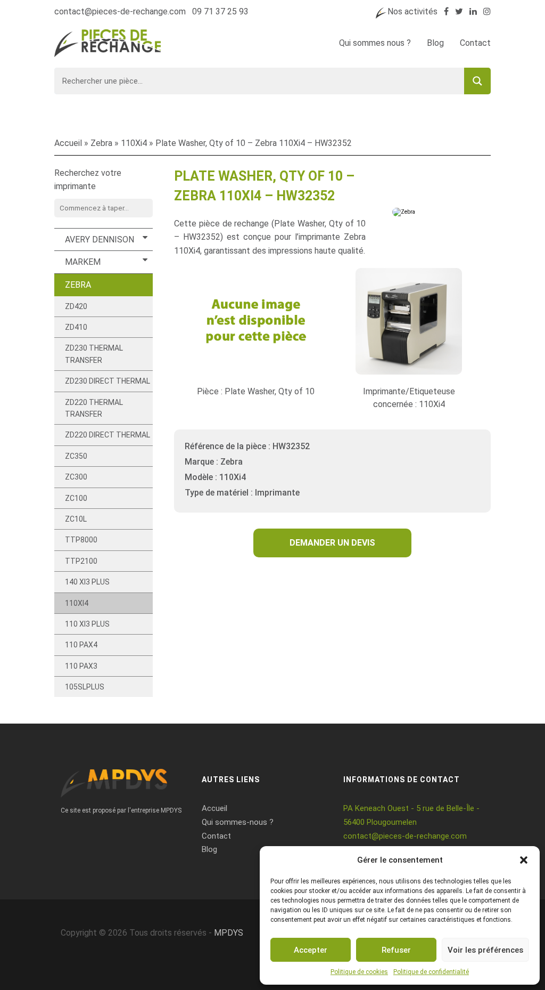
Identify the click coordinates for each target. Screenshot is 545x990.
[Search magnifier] (477, 81)
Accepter (310, 950)
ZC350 (76, 456)
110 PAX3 (81, 666)
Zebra (101, 143)
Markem (83, 262)
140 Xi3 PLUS (87, 582)
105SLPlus (84, 687)
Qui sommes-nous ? (238, 822)
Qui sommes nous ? (375, 43)
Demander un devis (332, 543)
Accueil (68, 143)
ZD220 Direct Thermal (107, 435)
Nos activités (412, 11)
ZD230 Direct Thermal (107, 381)
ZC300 (76, 477)
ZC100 (76, 498)
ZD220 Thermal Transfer (94, 408)
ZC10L (76, 519)
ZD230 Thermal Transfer (94, 354)
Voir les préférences (485, 950)
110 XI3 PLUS (87, 624)
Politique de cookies (359, 972)
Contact (475, 43)
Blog (435, 43)
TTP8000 (81, 539)
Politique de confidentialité (431, 972)
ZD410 (76, 327)
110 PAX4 (81, 644)
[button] (523, 860)
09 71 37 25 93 (220, 11)
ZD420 (76, 306)
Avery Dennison (99, 239)
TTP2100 (81, 561)
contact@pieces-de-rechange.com (120, 11)
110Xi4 (134, 143)
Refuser (396, 950)
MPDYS (228, 933)
